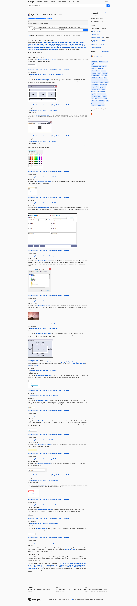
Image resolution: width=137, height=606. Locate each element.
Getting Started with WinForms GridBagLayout (43, 370)
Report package (96, 47)
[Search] (108, 5)
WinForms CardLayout (79, 42)
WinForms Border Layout (43, 79)
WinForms (63, 567)
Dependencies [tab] (50, 35)
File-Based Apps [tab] (72, 27)
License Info (95, 34)
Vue (56, 565)
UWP (34, 567)
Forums (60, 69)
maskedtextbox (104, 82)
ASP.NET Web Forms (33, 565)
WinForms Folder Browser (43, 261)
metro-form (98, 98)
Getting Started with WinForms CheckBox (42, 440)
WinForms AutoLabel (52, 49)
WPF (68, 567)
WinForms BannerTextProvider (48, 42)
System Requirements (36, 55)
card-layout (99, 80)
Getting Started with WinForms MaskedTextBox (44, 396)
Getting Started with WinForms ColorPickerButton (44, 177)
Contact (30, 588)
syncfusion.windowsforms (98, 66)
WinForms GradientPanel (35, 46)
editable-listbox (95, 89)
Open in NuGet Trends (98, 44)
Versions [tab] (67, 35)
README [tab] (32, 35)
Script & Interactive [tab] (63, 27)
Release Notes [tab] (76, 35)
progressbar (94, 87)
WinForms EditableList (51, 44)
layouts (93, 94)
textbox (93, 73)
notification (103, 84)
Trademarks (99, 599)
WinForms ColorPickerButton (36, 44)
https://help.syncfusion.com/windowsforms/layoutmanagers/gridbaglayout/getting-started (54, 362)
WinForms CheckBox (33, 47)
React (52, 565)
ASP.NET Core (75, 563)
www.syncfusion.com (48, 575)
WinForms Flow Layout (42, 207)
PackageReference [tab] (42, 27)
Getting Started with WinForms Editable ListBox (44, 203)
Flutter (69, 563)
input (99, 73)
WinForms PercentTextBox (47, 47)
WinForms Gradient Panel (43, 306)
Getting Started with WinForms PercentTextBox (44, 480)
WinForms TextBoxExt (80, 46)
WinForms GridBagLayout (50, 46)
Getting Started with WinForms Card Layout (43, 141)
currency (104, 73)
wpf (92, 64)
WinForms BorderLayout (65, 42)
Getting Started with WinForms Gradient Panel (43, 328)
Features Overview (33, 69)
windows (93, 68)
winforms (101, 68)
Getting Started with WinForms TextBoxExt (42, 416)
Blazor (64, 563)
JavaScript (42, 565)
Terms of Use (65, 599)
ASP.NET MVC (83, 563)
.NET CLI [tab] (30, 27)
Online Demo (47, 69)
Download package (97, 37)
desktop (93, 105)
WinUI (71, 567)
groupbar (104, 75)
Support (54, 69)
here (33, 551)
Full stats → (107, 13)
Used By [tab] (60, 35)
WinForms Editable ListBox (43, 181)
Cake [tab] (79, 27)
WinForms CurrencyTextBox (35, 49)
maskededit (94, 82)
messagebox (94, 84)
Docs (40, 69)
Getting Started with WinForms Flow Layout (43, 256)
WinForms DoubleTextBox (78, 47)
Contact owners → (105, 52)
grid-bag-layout (100, 100)
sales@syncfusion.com (34, 575)
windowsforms (95, 71)
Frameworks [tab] (40, 35)
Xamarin (30, 567)
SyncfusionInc (98, 56)
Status (58, 588)
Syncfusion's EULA (69, 549)
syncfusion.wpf (103, 61)
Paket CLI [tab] (54, 27)
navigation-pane (98, 103)
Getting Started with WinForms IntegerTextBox (43, 459)
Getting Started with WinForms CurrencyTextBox (44, 523)
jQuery (62, 565)
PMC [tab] (35, 27)
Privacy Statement (90, 599)
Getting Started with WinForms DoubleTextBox (43, 505)
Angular (48, 565)
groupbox (94, 77)
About (59, 599)
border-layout (101, 91)
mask (105, 80)
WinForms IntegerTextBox (62, 47)
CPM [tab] (49, 27)
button (103, 71)
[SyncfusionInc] (92, 56)
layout (100, 77)
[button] (85, 30)
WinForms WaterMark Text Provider (46, 60)
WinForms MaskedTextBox (65, 46)
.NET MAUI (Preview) (75, 565)
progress (102, 87)
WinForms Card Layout (42, 115)
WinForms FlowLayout (64, 44)
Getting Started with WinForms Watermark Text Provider (46, 74)
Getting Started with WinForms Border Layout (43, 110)
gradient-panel (95, 75)
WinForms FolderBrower (79, 44)
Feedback (66, 69)
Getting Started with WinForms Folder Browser (43, 301)
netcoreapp (101, 105)
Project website (96, 31)
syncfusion (94, 61)
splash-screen (101, 94)
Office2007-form (95, 96)
